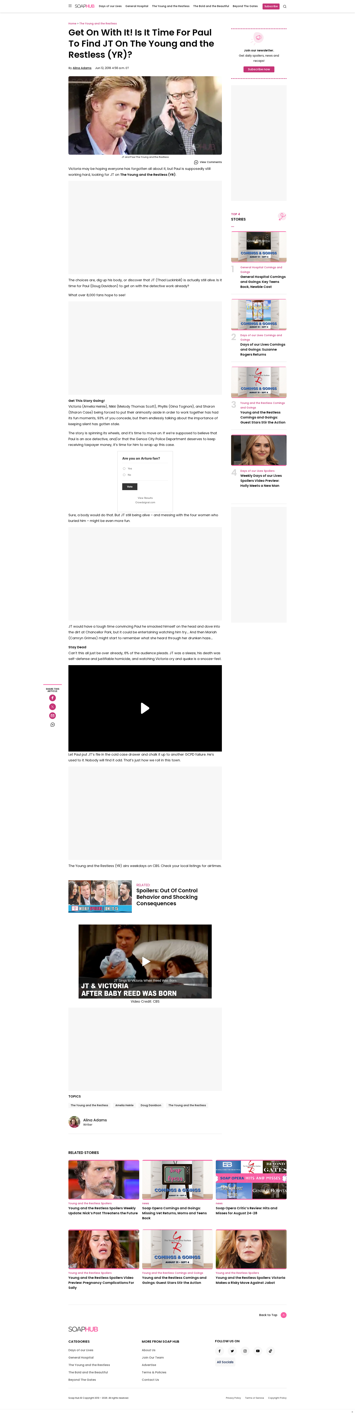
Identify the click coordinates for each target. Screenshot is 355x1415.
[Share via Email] (52, 715)
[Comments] (52, 724)
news (145, 1203)
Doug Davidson (151, 1105)
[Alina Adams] (75, 1122)
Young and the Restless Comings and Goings (172, 1273)
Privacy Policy (233, 1397)
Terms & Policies (154, 1372)
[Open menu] (70, 6)
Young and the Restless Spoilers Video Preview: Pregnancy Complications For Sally (101, 1282)
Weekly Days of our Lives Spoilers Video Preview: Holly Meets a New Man (261, 480)
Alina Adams (82, 68)
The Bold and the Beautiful (211, 6)
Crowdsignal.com (145, 502)
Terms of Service (254, 1397)
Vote (130, 486)
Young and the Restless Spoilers (90, 1203)
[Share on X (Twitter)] (52, 706)
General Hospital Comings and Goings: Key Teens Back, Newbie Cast (263, 281)
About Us (148, 1350)
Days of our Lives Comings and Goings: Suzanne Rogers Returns (262, 349)
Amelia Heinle (124, 1105)
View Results (145, 497)
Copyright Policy (277, 1397)
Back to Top (268, 1315)
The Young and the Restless (171, 6)
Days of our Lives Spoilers (257, 471)
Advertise (149, 1365)
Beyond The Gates (245, 6)
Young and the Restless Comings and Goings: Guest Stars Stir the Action (262, 417)
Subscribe (271, 6)
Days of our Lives (110, 6)
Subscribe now (259, 69)
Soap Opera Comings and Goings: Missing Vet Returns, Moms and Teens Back (174, 1213)
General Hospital (136, 6)
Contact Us (150, 1380)
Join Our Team (153, 1357)
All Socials (225, 1362)
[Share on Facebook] (52, 698)
